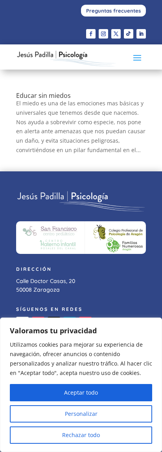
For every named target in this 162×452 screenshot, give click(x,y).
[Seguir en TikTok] (128, 34)
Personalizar (81, 413)
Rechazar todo (81, 435)
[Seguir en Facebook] (91, 34)
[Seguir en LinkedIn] (141, 34)
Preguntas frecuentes (113, 10)
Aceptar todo (81, 392)
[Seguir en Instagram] (103, 34)
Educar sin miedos (43, 95)
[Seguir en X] (116, 34)
